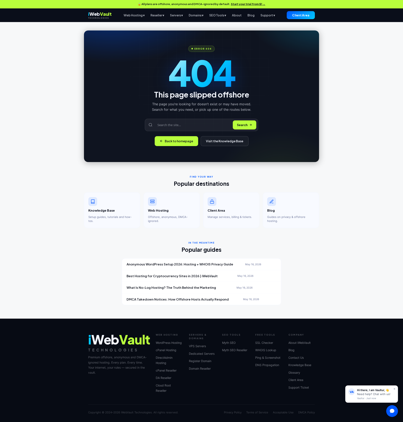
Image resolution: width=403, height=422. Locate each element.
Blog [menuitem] (251, 15)
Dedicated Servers (202, 353)
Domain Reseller (200, 368)
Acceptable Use (283, 412)
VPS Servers (197, 346)
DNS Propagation (267, 365)
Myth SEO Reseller (234, 350)
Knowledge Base (299, 365)
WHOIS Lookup (265, 350)
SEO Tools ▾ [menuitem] (217, 15)
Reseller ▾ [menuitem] (157, 15)
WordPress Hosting (169, 342)
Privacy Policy (233, 412)
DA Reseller (163, 378)
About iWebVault (299, 342)
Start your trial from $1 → (248, 4)
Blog (291, 350)
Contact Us (296, 357)
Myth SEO (229, 342)
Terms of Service (257, 412)
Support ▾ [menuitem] (267, 15)
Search (242, 125)
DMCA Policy (306, 412)
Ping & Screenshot (267, 357)
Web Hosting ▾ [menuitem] (134, 15)
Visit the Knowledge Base (224, 141)
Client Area (300, 15)
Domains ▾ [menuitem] (196, 15)
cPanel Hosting (166, 350)
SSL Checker (264, 342)
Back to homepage (179, 141)
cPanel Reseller (166, 370)
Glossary (294, 372)
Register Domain (200, 361)
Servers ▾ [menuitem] (176, 15)
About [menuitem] (237, 15)
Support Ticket (298, 387)
